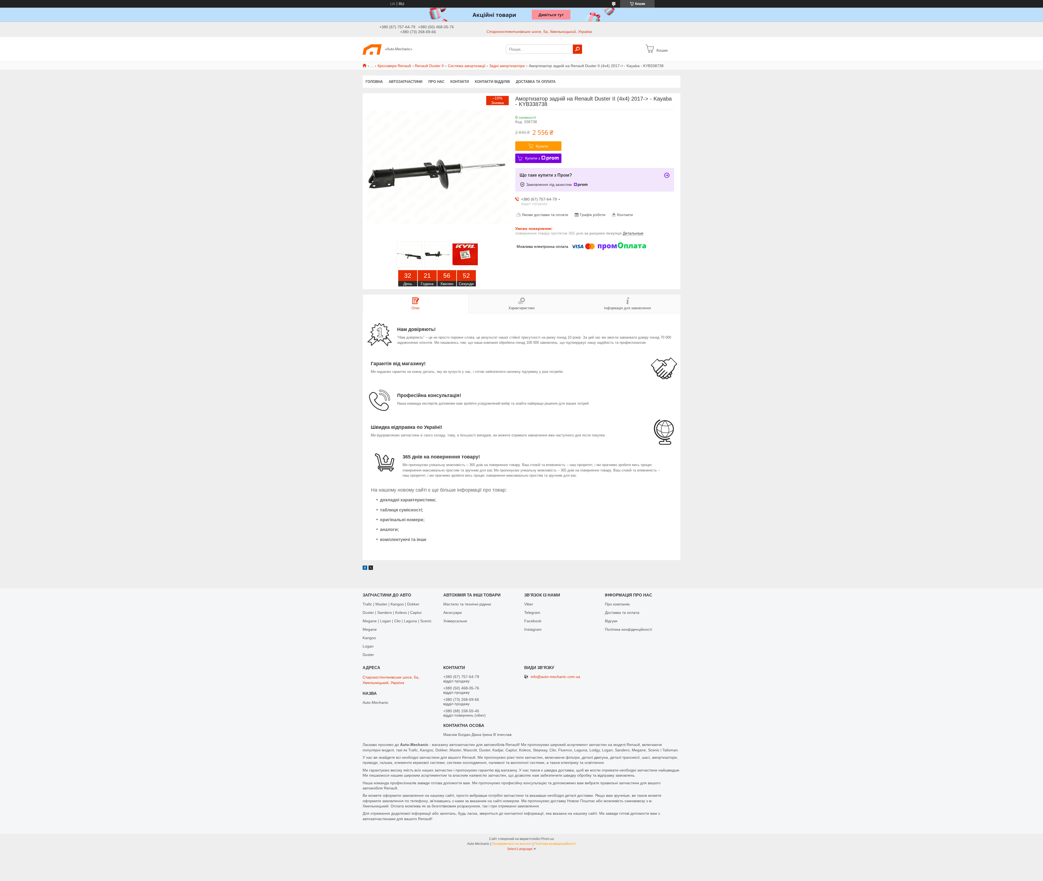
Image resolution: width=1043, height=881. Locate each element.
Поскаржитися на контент (512, 844)
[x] (371, 568)
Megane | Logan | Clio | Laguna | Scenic (397, 621)
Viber (528, 604)
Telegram (532, 612)
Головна (374, 82)
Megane (370, 629)
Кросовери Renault (394, 66)
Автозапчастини (405, 82)
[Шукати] (577, 49)
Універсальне (455, 621)
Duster (368, 654)
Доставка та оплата (535, 82)
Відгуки (611, 621)
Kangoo (369, 638)
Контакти (459, 82)
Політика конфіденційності (628, 629)
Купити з (532, 158)
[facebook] (365, 568)
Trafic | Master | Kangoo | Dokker (391, 604)
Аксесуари (452, 612)
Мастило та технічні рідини (467, 604)
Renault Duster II (429, 66)
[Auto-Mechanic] (372, 49)
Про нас (436, 82)
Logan (368, 646)
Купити (542, 146)
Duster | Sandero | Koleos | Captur (392, 612)
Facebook (532, 621)
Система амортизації (466, 66)
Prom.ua (547, 839)
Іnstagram (533, 629)
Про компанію (617, 604)
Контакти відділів (492, 82)
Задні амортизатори (507, 66)
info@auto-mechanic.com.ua (555, 677)
